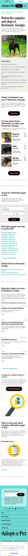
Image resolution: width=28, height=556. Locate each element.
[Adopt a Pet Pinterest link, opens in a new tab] (12, 508)
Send (20, 494)
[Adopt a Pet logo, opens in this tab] (14, 535)
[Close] (26, 543)
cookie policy (12, 548)
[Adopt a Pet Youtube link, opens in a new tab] (16, 508)
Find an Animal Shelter (14, 389)
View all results (14, 173)
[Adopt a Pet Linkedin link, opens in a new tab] (22, 508)
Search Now (14, 113)
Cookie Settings (14, 553)
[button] (25, 134)
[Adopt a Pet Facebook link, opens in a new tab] (6, 508)
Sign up (19, 6)
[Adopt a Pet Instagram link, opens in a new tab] (19, 508)
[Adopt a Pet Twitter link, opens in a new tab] (9, 508)
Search (14, 219)
